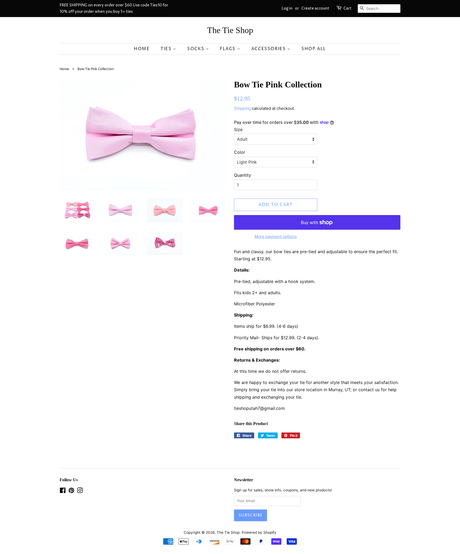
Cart (347, 8)
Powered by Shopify (259, 532)
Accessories (269, 49)
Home (142, 49)
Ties (167, 49)
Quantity (242, 175)
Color (239, 152)
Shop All (313, 49)
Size (238, 129)
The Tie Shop (230, 30)
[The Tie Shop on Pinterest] (71, 491)
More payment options (275, 236)
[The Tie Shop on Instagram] (80, 491)
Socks (196, 49)
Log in (287, 8)
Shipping (242, 108)
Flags (228, 49)
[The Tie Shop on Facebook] (63, 491)
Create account (315, 8)
